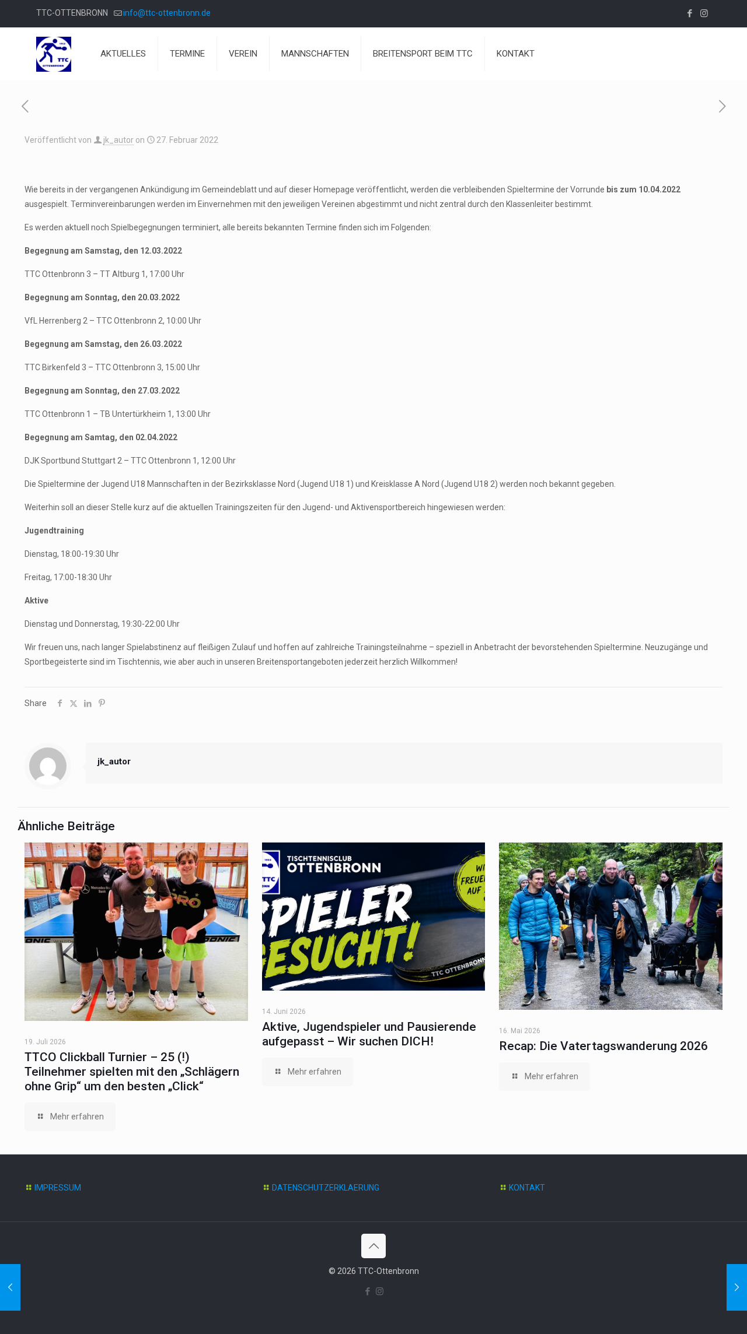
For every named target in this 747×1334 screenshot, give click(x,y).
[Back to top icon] (373, 1246)
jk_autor (118, 140)
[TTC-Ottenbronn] (53, 53)
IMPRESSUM (57, 1187)
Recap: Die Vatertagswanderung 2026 (603, 1046)
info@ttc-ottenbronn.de (167, 12)
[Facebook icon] (689, 13)
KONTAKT (527, 1187)
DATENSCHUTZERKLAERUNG (325, 1187)
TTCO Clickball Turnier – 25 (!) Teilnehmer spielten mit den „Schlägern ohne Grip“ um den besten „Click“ (132, 1071)
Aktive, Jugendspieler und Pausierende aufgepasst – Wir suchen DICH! (369, 1034)
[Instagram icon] (704, 13)
